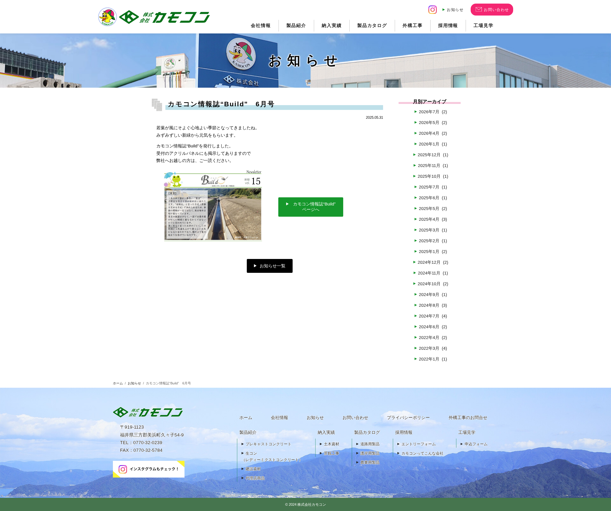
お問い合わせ (355, 417)
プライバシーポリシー (408, 417)
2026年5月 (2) (433, 122)
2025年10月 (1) (433, 176)
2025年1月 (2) (433, 251)
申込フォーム (476, 444)
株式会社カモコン (311, 504)
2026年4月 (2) (433, 133)
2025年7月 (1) (433, 187)
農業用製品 (369, 462)
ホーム (118, 383)
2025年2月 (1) (433, 240)
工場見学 (484, 25)
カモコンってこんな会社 (422, 453)
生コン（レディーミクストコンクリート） (272, 456)
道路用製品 (369, 444)
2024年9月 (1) (433, 294)
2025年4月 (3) (433, 219)
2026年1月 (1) (433, 144)
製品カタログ (372, 25)
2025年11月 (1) (433, 165)
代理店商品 (255, 478)
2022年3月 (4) (433, 348)
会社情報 (261, 25)
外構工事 (413, 25)
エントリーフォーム (418, 444)
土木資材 (331, 444)
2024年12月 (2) (433, 262)
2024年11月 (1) (433, 273)
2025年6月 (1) (433, 197)
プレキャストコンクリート (268, 444)
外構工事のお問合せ (468, 417)
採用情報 (448, 25)
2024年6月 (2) (433, 326)
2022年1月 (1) (433, 359)
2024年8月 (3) (433, 305)
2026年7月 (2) (433, 111)
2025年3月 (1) (433, 230)
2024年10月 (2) (433, 283)
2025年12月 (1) (433, 154)
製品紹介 (296, 25)
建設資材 (253, 469)
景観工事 (331, 453)
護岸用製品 (369, 453)
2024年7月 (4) (433, 316)
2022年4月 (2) (433, 337)
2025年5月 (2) (433, 208)
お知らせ (455, 10)
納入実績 (332, 25)
